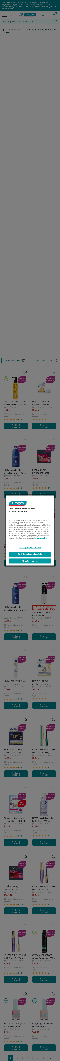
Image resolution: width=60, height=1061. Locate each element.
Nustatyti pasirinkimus (30, 547)
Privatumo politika (40, 538)
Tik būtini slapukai (30, 561)
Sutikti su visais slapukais (30, 554)
